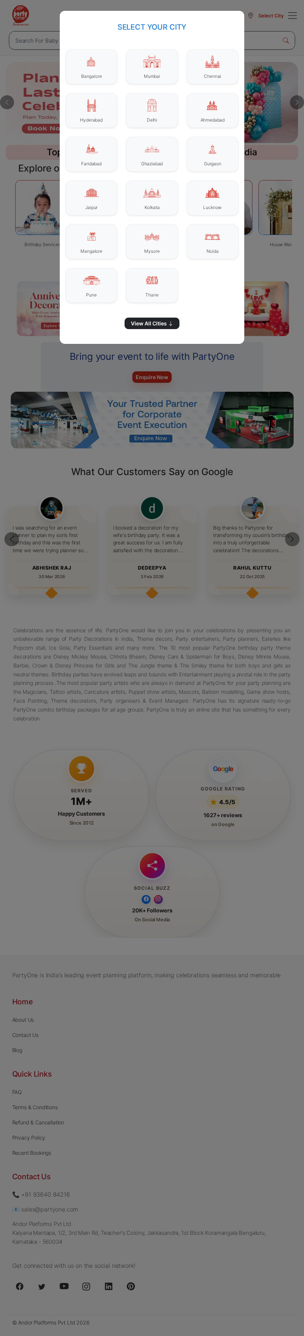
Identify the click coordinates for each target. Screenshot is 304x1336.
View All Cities (149, 323)
